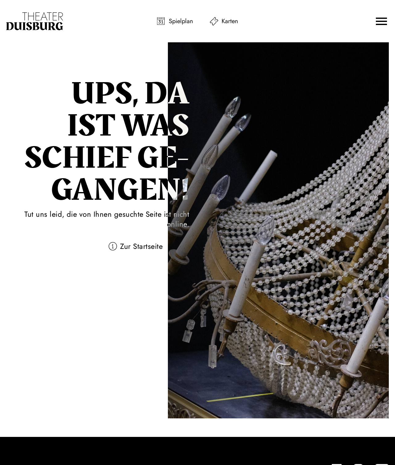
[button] (381, 21)
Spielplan (181, 21)
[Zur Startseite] (34, 21)
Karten (230, 21)
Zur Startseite (141, 246)
